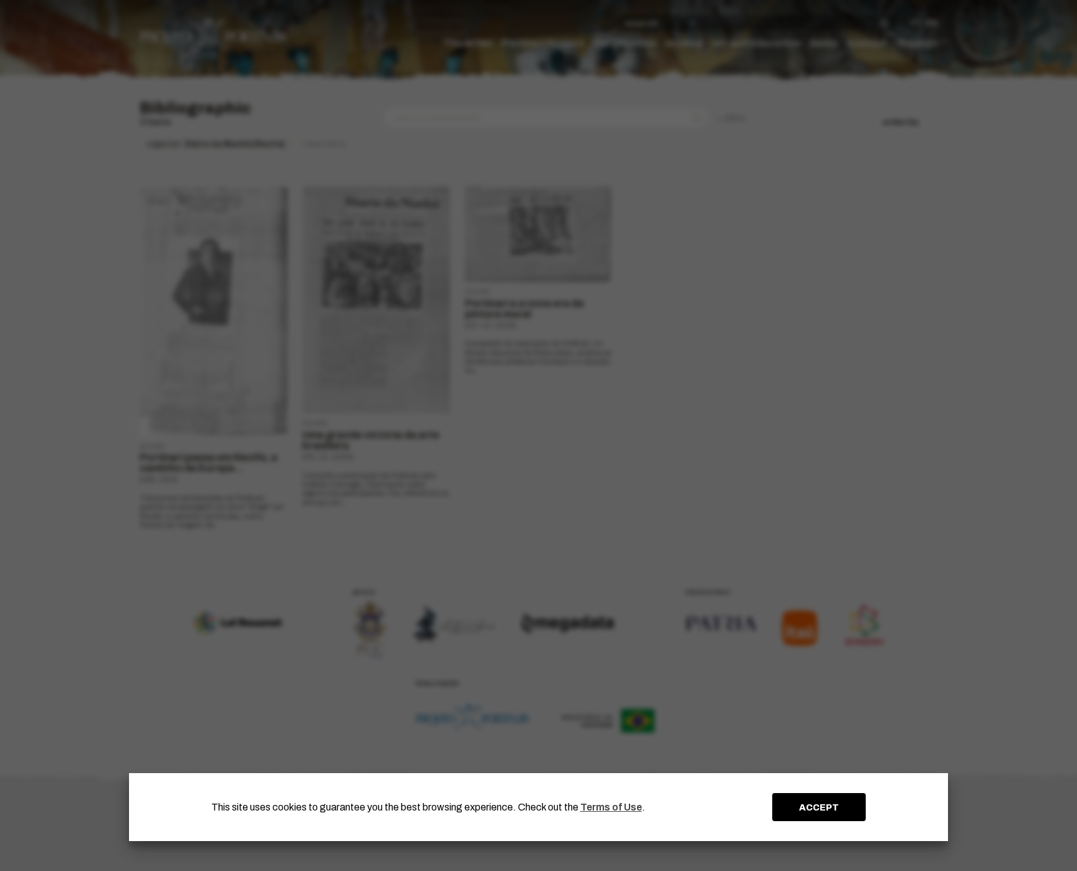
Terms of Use (611, 807)
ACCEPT (819, 807)
